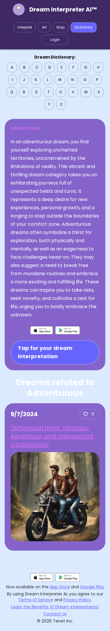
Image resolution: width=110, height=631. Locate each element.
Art (44, 27)
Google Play (92, 587)
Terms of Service (35, 600)
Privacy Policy (77, 600)
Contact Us (55, 614)
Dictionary (84, 27)
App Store (60, 587)
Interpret (25, 27)
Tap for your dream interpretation (45, 352)
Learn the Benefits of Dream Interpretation (55, 607)
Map (61, 27)
